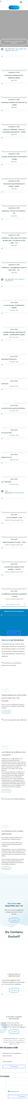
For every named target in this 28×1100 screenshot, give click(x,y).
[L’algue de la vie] (14, 444)
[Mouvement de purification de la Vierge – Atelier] (14, 171)
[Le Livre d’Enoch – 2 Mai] (14, 505)
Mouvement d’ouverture (9, 359)
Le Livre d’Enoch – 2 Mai (14, 517)
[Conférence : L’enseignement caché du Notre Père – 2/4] (14, 255)
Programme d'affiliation (9, 1042)
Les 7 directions (6, 482)
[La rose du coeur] (14, 420)
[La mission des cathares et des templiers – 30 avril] (14, 554)
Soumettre (15, 1066)
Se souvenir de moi (14, 1091)
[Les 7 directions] (14, 469)
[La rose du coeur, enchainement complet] (14, 292)
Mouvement (12, 310)
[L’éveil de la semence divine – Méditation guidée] (14, 62)
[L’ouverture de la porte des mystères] (14, 395)
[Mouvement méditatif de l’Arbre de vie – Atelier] (14, 89)
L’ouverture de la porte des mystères (13, 408)
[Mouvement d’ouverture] (14, 346)
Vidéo (15, 80)
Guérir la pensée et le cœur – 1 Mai (14, 542)
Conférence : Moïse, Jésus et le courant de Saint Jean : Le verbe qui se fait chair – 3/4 (14, 240)
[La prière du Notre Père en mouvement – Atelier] (14, 144)
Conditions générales (18, 1040)
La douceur (4, 383)
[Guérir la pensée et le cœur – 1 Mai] (14, 529)
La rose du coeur (6, 433)
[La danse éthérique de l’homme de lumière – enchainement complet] (14, 319)
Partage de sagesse (15, 520)
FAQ (18, 1043)
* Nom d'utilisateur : (7, 1061)
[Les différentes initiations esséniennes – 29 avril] (14, 581)
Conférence (7, 520)
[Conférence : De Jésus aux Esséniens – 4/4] (14, 198)
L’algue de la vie (6, 457)
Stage (12, 80)
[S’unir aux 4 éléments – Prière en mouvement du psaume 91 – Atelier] (14, 117)
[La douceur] (14, 371)
